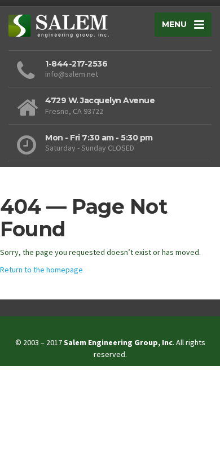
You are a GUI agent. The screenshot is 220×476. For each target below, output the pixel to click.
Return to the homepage (41, 270)
